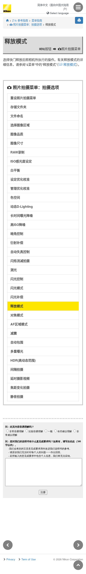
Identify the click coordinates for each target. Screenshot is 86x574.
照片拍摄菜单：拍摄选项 (26, 24)
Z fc (20, 20)
